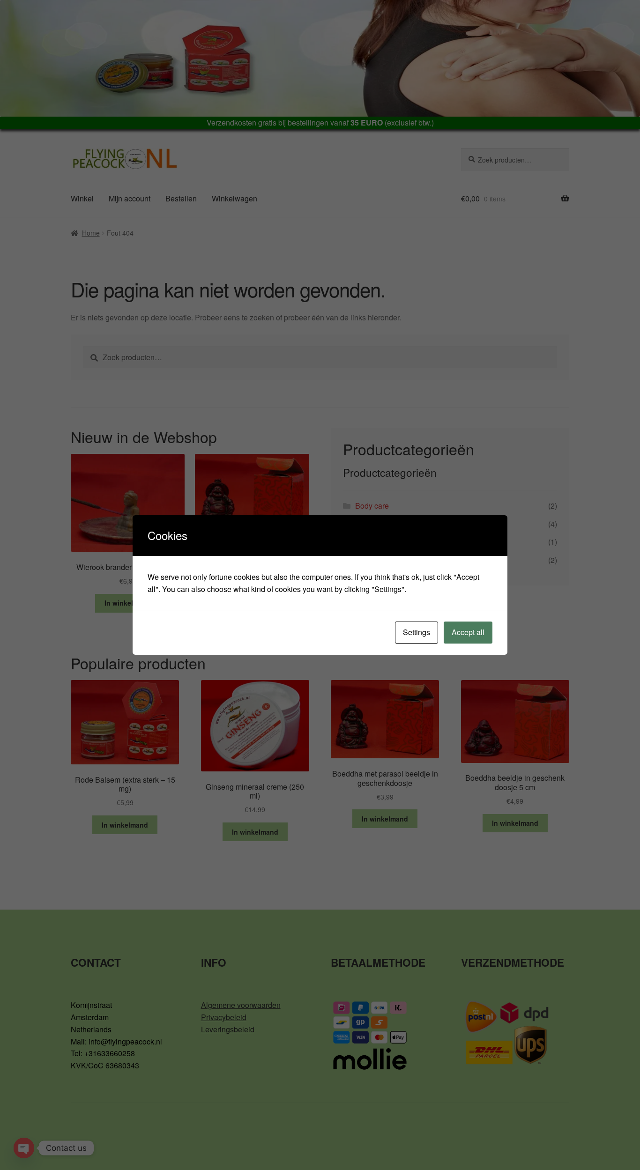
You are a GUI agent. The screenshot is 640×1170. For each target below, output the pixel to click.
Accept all (468, 632)
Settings (416, 632)
